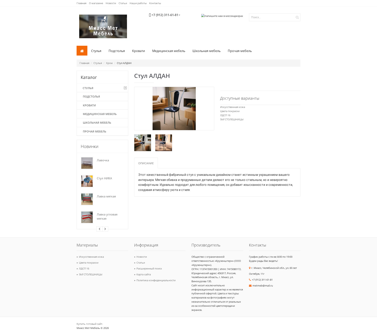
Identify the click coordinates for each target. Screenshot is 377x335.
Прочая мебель (240, 51)
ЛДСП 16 (225, 115)
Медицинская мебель (168, 51)
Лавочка (103, 160)
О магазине (96, 3)
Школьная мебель (206, 51)
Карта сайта (143, 274)
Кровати (138, 51)
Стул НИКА (104, 178)
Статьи (123, 3)
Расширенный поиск (149, 268)
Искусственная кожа (232, 107)
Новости (111, 3)
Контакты (155, 3)
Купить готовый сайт (89, 324)
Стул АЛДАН (124, 63)
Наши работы (138, 3)
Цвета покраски (230, 111)
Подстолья (117, 51)
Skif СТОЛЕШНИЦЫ (231, 119)
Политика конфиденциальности (156, 280)
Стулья (96, 51)
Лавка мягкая (106, 196)
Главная (81, 3)
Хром (109, 63)
